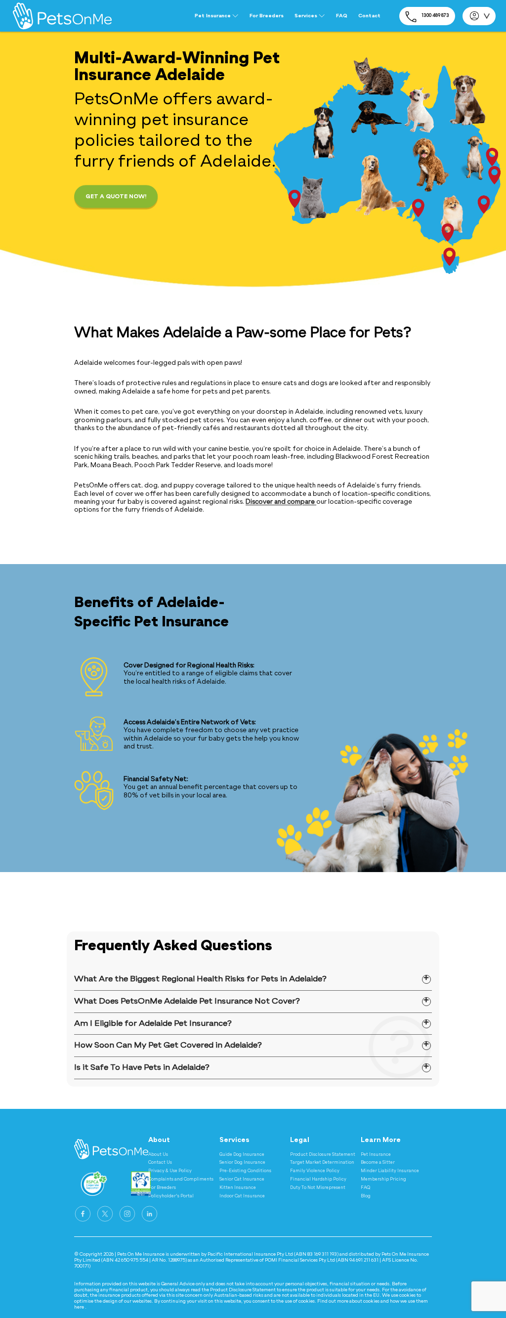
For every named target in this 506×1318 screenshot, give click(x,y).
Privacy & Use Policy (170, 1171)
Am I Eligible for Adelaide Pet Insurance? (153, 1023)
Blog (366, 1196)
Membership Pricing (383, 1179)
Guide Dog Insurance (241, 1154)
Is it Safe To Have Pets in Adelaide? (142, 1067)
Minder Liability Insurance (390, 1171)
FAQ (341, 15)
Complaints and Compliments (180, 1179)
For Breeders (267, 15)
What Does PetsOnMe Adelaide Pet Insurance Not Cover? (187, 1001)
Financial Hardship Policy (318, 1179)
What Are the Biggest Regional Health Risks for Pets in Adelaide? (200, 979)
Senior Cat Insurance (241, 1179)
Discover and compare (281, 502)
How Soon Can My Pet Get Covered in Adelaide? (168, 1045)
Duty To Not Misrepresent (317, 1188)
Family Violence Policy (314, 1171)
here (79, 1307)
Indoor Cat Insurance (242, 1196)
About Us (158, 1154)
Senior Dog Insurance (242, 1162)
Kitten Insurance (237, 1188)
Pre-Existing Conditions (245, 1171)
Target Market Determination (322, 1162)
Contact (369, 15)
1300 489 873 (435, 15)
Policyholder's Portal (171, 1196)
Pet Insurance (376, 1154)
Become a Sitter (378, 1162)
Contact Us (160, 1162)
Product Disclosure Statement (322, 1154)
